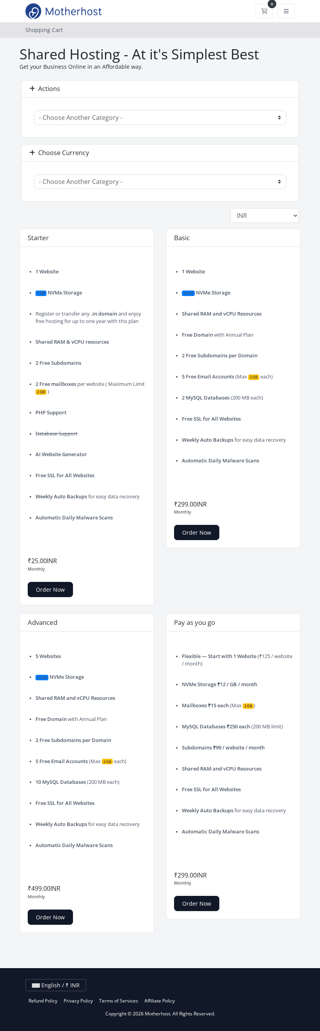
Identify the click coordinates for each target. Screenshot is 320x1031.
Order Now (50, 589)
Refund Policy (42, 1001)
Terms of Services (118, 1001)
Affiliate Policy (159, 1001)
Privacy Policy (78, 1001)
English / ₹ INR (60, 985)
